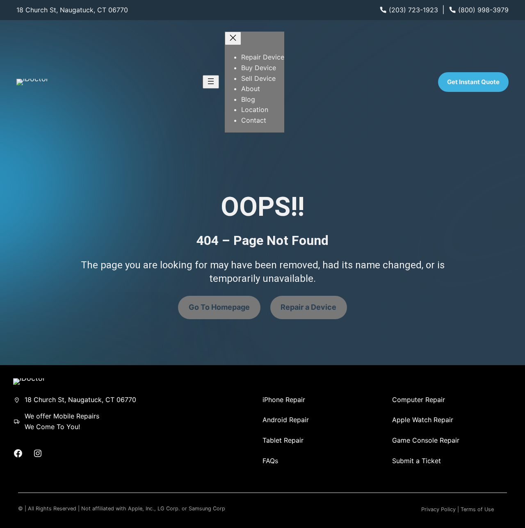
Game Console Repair (425, 440)
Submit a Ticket (416, 461)
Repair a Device (308, 307)
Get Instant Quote (473, 82)
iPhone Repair (283, 399)
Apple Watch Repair (422, 420)
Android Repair (285, 420)
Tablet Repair (283, 440)
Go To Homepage (219, 307)
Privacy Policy (438, 509)
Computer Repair (418, 399)
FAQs (270, 461)
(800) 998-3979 (483, 10)
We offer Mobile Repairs (62, 416)
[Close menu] (233, 38)
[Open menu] (211, 82)
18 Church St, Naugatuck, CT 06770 (72, 10)
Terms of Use (477, 509)
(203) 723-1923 (413, 10)
